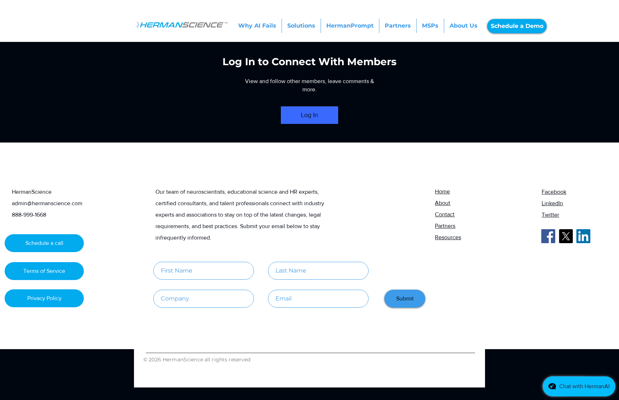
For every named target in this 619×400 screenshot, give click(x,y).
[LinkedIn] (583, 236)
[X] (566, 236)
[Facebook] (548, 236)
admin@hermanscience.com (47, 203)
